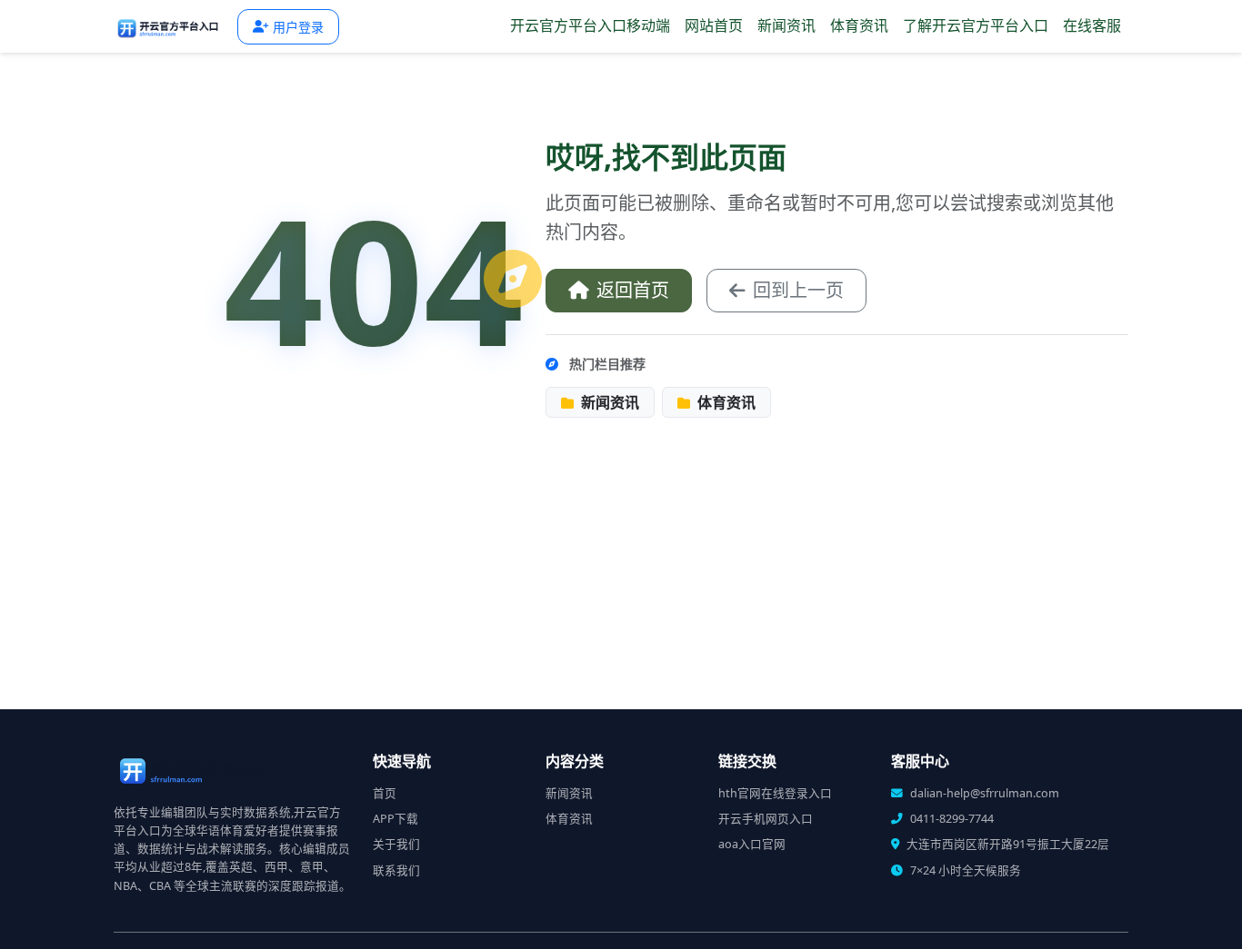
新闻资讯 (786, 25)
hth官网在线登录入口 (775, 793)
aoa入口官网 (752, 844)
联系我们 (396, 870)
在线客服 (1092, 25)
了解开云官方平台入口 (975, 25)
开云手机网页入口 (765, 818)
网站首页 (714, 25)
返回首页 (632, 290)
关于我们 (396, 844)
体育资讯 (859, 25)
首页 (384, 793)
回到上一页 (798, 290)
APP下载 (395, 818)
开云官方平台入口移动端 (590, 25)
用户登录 (298, 26)
